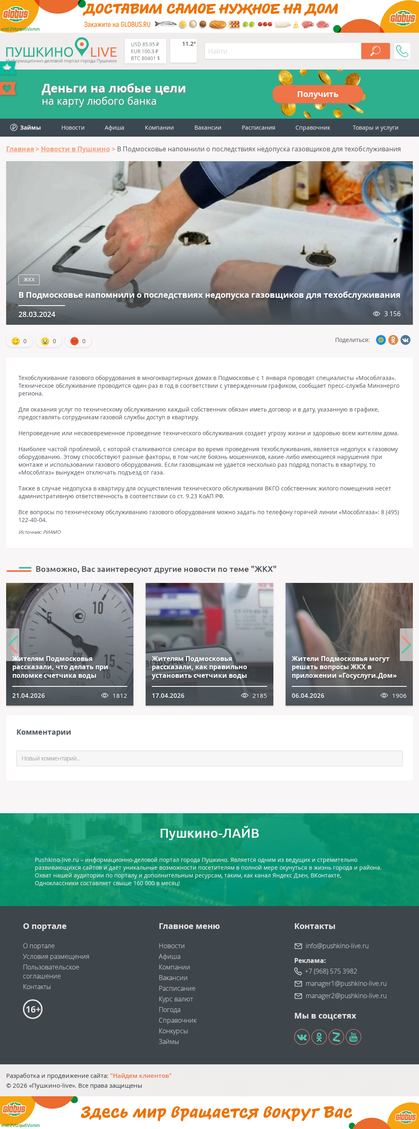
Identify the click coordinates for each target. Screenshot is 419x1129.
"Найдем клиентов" (141, 1075)
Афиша (114, 127)
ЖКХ (29, 279)
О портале (39, 945)
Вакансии (207, 127)
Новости (73, 127)
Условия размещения (56, 956)
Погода (169, 1009)
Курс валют (176, 998)
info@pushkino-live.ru (337, 945)
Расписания (258, 127)
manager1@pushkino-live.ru (346, 983)
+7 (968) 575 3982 (331, 971)
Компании (159, 127)
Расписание (177, 988)
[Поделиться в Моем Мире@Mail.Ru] (381, 340)
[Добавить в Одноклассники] (393, 340)
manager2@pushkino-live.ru (346, 995)
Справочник (312, 127)
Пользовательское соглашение (51, 972)
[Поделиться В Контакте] (405, 340)
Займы (169, 1041)
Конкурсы (173, 1030)
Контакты (37, 986)
